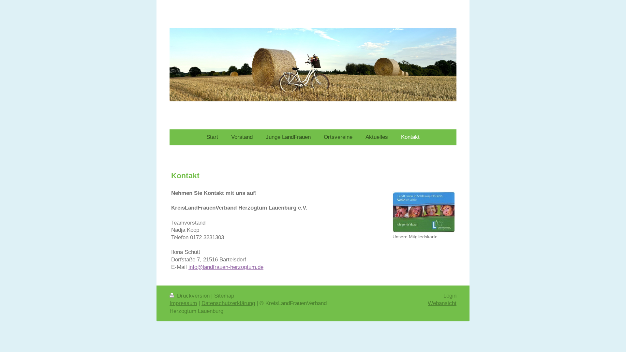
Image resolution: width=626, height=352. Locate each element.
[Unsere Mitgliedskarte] (424, 212)
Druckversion (193, 296)
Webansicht (442, 303)
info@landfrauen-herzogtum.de (225, 267)
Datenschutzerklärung (228, 303)
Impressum (183, 303)
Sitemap (224, 296)
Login (449, 296)
